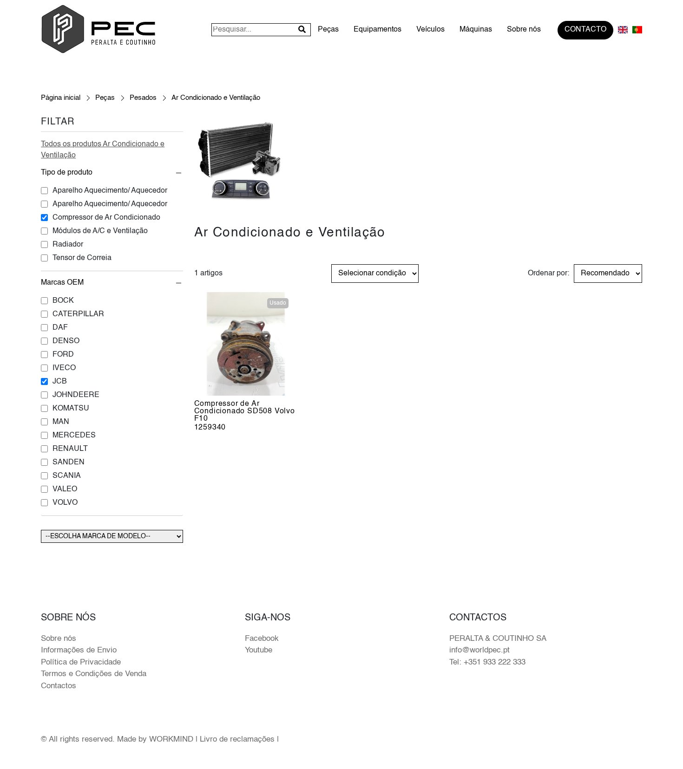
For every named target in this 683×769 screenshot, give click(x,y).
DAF (60, 328)
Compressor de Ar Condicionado (106, 218)
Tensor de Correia (82, 258)
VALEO (65, 489)
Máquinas (476, 30)
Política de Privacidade (81, 662)
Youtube (258, 650)
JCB (60, 381)
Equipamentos (377, 30)
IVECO (64, 368)
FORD (63, 354)
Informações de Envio (79, 650)
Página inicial (60, 97)
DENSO (66, 341)
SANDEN (69, 462)
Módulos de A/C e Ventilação (100, 231)
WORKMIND (171, 739)
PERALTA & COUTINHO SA (497, 639)
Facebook (262, 639)
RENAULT (70, 449)
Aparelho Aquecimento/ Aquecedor (110, 191)
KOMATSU (71, 408)
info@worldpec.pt (479, 650)
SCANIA (67, 476)
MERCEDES (74, 435)
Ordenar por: (548, 273)
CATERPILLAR (78, 314)
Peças (328, 30)
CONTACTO (585, 30)
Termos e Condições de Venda (93, 674)
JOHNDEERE (76, 395)
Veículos (430, 30)
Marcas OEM (62, 283)
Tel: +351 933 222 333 (487, 662)
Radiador (68, 244)
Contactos (58, 686)
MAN (61, 422)
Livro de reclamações (237, 739)
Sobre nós (524, 30)
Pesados (143, 97)
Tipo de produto (66, 172)
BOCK (63, 301)
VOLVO (65, 503)
